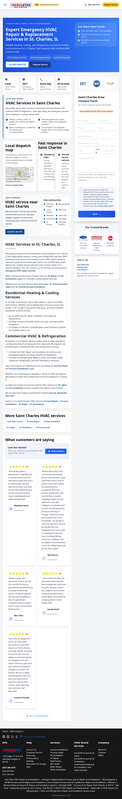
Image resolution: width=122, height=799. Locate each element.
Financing (30, 755)
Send (95, 214)
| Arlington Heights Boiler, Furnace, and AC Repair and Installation (70, 779)
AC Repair (52, 276)
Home (5, 731)
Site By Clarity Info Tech (61, 795)
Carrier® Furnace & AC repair (84, 754)
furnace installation (18, 368)
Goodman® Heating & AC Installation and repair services (84, 767)
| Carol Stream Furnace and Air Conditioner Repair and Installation (76, 782)
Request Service (110, 5)
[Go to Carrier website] (83, 238)
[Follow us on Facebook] (3, 736)
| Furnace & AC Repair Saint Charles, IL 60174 (93, 785)
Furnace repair (57, 752)
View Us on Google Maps (34, 736)
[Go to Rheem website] (110, 238)
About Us (102, 749)
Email (100, 128)
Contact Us (31, 749)
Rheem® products (110, 244)
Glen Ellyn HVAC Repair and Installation (23, 779)
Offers (101, 755)
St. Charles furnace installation (30, 287)
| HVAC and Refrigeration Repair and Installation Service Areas (67, 791)
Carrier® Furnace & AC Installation (84, 760)
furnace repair (61, 365)
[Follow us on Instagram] (12, 736)
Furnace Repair (51, 401)
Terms (111, 206)
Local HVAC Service (15, 421)
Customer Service (34, 752)
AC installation (16, 388)
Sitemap (30, 761)
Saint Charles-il (16, 731)
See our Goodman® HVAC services (96, 246)
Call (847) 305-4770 (17, 64)
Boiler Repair (56, 766)
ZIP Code (110, 150)
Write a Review (57, 451)
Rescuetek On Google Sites (36, 765)
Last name (102, 121)
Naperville (62, 393)
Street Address (85, 136)
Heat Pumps (55, 761)
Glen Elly (9, 395)
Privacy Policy (103, 206)
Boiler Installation (58, 769)
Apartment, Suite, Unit (88, 143)
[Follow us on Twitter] (8, 736)
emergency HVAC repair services (20, 270)
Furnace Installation (52, 421)
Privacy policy (32, 758)
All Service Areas (43, 427)
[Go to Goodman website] (97, 238)
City (80, 150)
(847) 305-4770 (83, 265)
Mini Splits (55, 764)
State (98, 150)
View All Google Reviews (38, 716)
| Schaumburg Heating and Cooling (25, 788)
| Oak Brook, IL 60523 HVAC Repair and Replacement (65, 788)
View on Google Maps (14, 185)
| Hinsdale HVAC (65, 785)
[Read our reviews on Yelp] (16, 736)
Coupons (102, 752)
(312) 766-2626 (82, 270)
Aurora (52, 393)
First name (83, 121)
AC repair (62, 385)
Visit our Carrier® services (83, 245)
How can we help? (86, 158)
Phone (81, 128)
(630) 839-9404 (82, 267)
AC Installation (37, 404)
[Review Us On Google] (110, 83)
